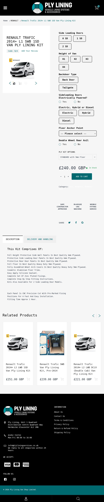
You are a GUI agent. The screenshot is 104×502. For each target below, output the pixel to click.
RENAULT (14, 21)
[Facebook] (76, 222)
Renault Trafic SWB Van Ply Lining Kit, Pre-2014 (52, 367)
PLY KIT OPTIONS (67, 152)
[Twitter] (69, 222)
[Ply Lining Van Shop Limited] (52, 8)
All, (72, 187)
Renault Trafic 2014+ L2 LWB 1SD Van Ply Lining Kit (18, 367)
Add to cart (82, 176)
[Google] (82, 222)
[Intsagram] (14, 479)
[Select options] (28, 379)
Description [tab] (12, 239)
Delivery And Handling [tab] (40, 239)
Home (5, 21)
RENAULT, (79, 187)
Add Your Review (30, 51)
